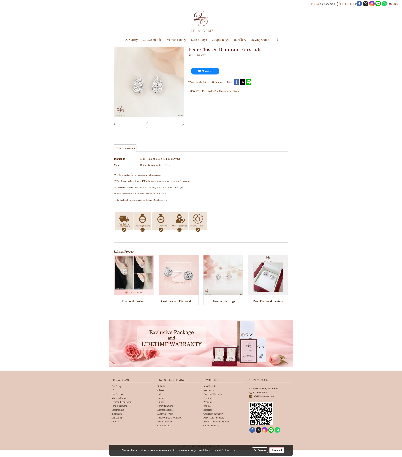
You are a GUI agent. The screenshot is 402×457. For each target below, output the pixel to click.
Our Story (131, 39)
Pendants (207, 402)
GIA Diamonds (152, 39)
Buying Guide (260, 39)
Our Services (117, 394)
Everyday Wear (165, 413)
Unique (161, 402)
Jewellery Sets (210, 386)
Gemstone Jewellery (213, 413)
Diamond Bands (165, 409)
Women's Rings (176, 39)
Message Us (206, 71)
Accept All (277, 450)
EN (394, 3)
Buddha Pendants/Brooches (217, 421)
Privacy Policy (209, 450)
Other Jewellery (211, 425)
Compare (219, 81)
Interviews (116, 413)
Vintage (161, 398)
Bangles (207, 406)
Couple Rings (220, 39)
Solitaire (161, 386)
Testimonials (117, 409)
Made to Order (118, 398)
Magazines (116, 417)
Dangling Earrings (212, 394)
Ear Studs (208, 398)
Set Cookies (260, 450)
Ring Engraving (119, 406)
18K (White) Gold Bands (169, 417)
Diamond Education (121, 402)
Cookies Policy (228, 450)
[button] (276, 39)
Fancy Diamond (165, 406)
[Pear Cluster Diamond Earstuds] (149, 82)
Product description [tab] (125, 148)
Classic (160, 390)
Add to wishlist (198, 81)
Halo (159, 394)
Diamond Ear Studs (229, 90)
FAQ (114, 390)
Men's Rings (199, 39)
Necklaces (208, 390)
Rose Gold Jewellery (213, 417)
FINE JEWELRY (209, 90)
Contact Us (117, 421)
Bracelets (207, 409)
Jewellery (240, 39)
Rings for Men (164, 421)
